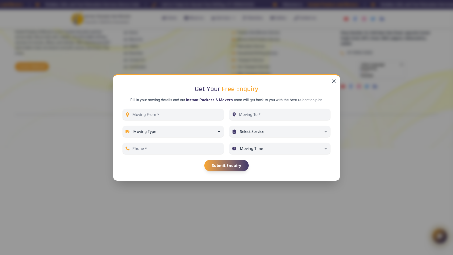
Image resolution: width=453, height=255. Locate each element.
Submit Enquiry (226, 165)
